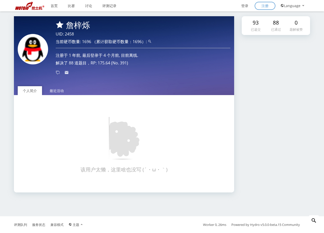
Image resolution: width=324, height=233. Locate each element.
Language (292, 5)
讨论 (88, 5)
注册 (265, 5)
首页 (54, 5)
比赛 (71, 5)
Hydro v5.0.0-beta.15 (265, 224)
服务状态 (38, 224)
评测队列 (20, 224)
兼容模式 (57, 224)
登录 (244, 5)
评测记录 (109, 5)
